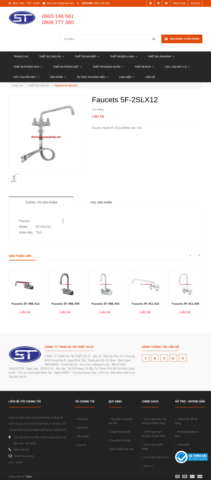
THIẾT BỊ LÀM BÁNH (159, 56)
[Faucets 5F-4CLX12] (145, 284)
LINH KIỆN (125, 77)
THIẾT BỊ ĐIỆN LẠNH (122, 56)
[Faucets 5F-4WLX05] (65, 284)
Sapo (29, 476)
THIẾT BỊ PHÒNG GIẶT (66, 66)
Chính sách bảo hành (155, 457)
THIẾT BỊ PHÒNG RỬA (26, 66)
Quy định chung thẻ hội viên (120, 421)
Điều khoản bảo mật (121, 449)
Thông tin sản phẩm (41, 202)
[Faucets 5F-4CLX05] (185, 284)
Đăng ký (195, 3)
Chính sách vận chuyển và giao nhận (153, 433)
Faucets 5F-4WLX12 (26, 303)
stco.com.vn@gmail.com (60, 3)
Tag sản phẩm (101, 202)
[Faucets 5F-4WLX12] (25, 284)
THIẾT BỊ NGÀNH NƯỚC (107, 66)
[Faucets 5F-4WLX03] (105, 284)
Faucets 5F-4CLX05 (185, 303)
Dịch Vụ (148, 465)
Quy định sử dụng (119, 440)
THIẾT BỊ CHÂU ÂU (50, 56)
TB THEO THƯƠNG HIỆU (91, 77)
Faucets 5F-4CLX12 (145, 303)
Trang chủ (21, 56)
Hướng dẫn (183, 444)
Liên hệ (150, 77)
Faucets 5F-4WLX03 (105, 303)
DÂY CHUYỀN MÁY (25, 77)
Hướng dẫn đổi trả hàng (186, 421)
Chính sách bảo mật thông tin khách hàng (154, 421)
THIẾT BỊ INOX (143, 66)
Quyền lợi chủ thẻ (119, 431)
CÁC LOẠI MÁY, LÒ (175, 66)
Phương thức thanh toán (186, 433)
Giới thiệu (82, 427)
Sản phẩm (56, 77)
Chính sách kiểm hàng (152, 446)
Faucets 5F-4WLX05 (66, 303)
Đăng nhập (179, 3)
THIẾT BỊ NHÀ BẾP (85, 56)
